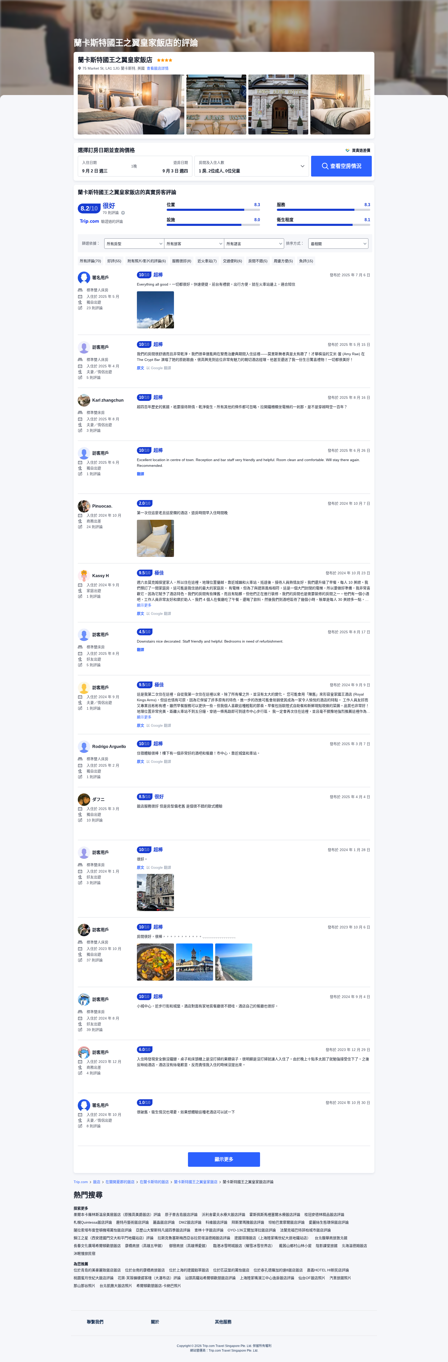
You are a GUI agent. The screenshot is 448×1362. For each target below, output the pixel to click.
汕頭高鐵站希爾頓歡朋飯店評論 (210, 1278)
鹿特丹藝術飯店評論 (132, 1222)
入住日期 (89, 162)
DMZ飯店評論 (190, 1222)
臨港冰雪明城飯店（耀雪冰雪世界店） (244, 1246)
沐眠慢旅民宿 (84, 1253)
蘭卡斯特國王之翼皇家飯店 (196, 1182)
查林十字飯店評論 (208, 1230)
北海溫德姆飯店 (354, 1246)
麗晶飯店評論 (164, 1222)
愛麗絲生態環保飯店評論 (329, 1222)
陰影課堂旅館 (327, 1246)
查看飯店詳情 (158, 68)
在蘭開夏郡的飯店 (120, 1182)
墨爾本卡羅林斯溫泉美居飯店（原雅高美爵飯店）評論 (117, 1214)
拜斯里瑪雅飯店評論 (248, 1222)
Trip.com (81, 1182)
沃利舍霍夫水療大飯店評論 (223, 1214)
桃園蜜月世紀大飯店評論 (94, 1278)
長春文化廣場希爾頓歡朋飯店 (97, 1246)
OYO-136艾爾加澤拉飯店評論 (252, 1230)
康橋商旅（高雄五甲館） (145, 1246)
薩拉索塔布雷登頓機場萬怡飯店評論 (103, 1230)
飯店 (96, 1182)
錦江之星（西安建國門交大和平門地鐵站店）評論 (113, 1238)
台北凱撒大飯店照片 (116, 1286)
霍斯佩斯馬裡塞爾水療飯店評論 (274, 1214)
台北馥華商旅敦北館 (331, 1238)
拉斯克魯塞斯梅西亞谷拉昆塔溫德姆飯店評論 (194, 1238)
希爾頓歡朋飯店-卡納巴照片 (158, 1286)
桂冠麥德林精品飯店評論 (324, 1214)
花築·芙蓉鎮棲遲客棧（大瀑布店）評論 (149, 1278)
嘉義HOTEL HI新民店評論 (328, 1270)
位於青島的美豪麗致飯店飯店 (97, 1270)
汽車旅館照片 (340, 1278)
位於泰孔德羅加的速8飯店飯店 (278, 1270)
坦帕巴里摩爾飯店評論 (286, 1222)
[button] (413, 8)
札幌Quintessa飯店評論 (93, 1222)
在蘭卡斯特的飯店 (154, 1182)
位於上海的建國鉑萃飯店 (189, 1270)
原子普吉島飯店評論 (181, 1214)
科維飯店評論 (216, 1222)
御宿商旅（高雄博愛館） (189, 1246)
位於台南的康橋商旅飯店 (145, 1270)
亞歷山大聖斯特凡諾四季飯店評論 (163, 1230)
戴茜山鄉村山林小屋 (295, 1246)
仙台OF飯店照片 (311, 1278)
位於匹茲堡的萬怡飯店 (231, 1270)
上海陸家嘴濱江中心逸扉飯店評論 (267, 1278)
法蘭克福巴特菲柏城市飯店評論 (305, 1230)
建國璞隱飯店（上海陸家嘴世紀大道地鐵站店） (272, 1238)
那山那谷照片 (84, 1286)
